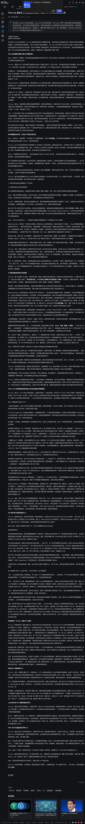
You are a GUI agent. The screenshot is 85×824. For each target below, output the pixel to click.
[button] (83, 2)
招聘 (52, 822)
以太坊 (39, 790)
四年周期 (26, 790)
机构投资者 (58, 790)
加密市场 (18, 790)
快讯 (12, 6)
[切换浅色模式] (80, 3)
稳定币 (32, 790)
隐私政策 (40, 822)
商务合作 (34, 822)
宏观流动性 (50, 790)
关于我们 (15, 822)
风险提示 (47, 822)
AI (43, 790)
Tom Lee (11, 790)
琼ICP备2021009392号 (61, 822)
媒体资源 (22, 822)
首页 (5, 6)
